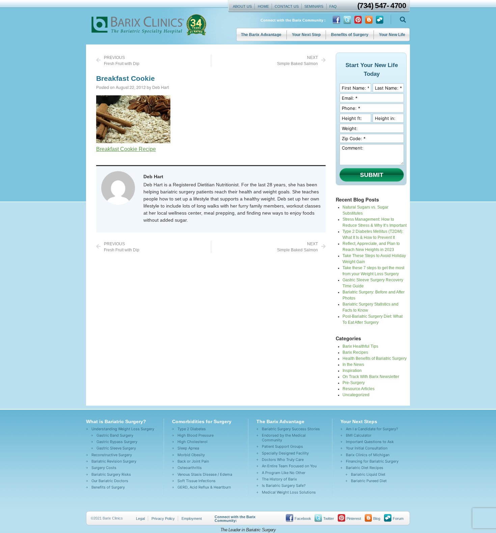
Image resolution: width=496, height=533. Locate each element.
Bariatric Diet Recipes (364, 467)
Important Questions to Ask (370, 441)
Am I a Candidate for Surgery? (372, 429)
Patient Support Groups (282, 446)
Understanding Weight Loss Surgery (122, 429)
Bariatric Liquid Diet (368, 474)
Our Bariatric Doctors (109, 480)
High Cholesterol (192, 441)
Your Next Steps (358, 421)
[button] (402, 19)
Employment (192, 518)
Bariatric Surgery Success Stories (291, 429)
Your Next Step (306, 34)
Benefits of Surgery (349, 34)
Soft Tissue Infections (196, 480)
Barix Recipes (355, 352)
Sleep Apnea (188, 448)
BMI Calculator (358, 435)
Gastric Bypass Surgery (117, 441)
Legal (140, 518)
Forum (398, 518)
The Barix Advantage (261, 34)
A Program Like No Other (283, 472)
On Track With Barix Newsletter (370, 376)
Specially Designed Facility (285, 453)
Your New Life (392, 34)
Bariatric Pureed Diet (369, 480)
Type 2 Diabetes (191, 429)
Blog (376, 518)
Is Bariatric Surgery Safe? (284, 485)
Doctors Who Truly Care (283, 459)
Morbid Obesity (191, 454)
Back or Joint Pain (193, 461)
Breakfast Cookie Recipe (126, 149)
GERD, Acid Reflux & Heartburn (204, 487)
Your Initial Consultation (366, 448)
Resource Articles (358, 388)
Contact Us (287, 6)
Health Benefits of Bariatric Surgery (374, 358)
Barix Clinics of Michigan (367, 454)
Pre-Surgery (353, 382)
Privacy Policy (163, 518)
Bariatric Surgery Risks (111, 474)
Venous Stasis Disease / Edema (204, 474)
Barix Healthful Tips (360, 346)
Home (263, 6)
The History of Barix (279, 479)
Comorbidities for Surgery (201, 421)
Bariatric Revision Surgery (113, 461)
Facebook (303, 518)
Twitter (328, 518)
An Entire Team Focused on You (289, 466)
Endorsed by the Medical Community (284, 437)
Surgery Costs (103, 467)
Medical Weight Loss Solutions (289, 492)
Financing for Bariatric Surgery (372, 461)
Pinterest (354, 518)
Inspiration (352, 370)
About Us (242, 6)
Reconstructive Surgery (111, 454)
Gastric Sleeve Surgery (116, 448)
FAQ (333, 6)
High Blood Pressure (195, 435)
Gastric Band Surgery (115, 435)
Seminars (313, 6)
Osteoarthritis (189, 467)
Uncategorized (355, 395)
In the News (353, 364)
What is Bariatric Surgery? (116, 421)
